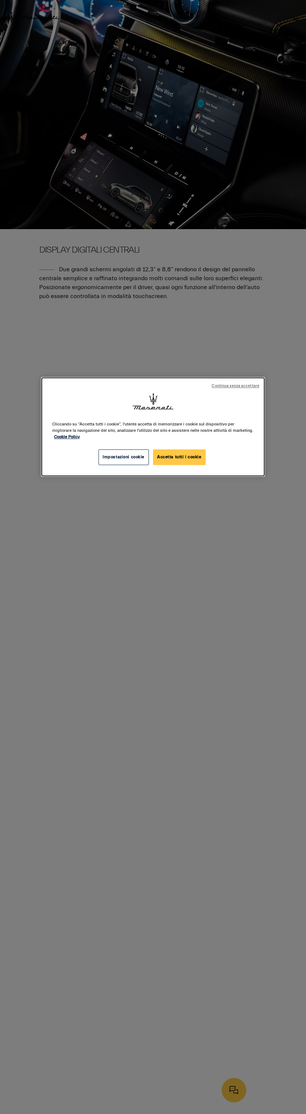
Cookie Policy (67, 436)
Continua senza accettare (235, 386)
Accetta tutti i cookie (179, 457)
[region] (153, 427)
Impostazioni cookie (123, 457)
